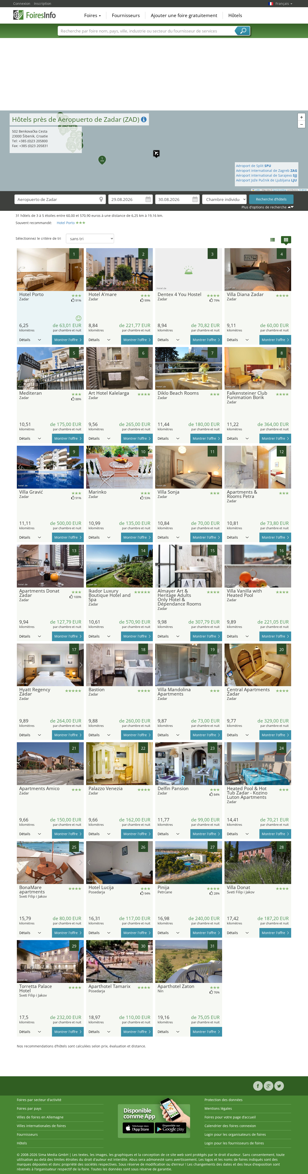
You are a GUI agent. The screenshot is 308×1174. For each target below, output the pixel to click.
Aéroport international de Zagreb (266, 170)
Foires (91, 15)
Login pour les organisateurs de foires (235, 1134)
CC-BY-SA (303, 190)
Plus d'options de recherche (264, 207)
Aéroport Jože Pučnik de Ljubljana (266, 180)
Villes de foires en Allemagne (40, 1117)
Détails (24, 339)
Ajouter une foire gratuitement (184, 15)
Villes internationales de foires (41, 1125)
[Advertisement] (154, 74)
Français (283, 3)
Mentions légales (218, 1108)
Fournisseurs (126, 15)
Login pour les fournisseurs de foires (234, 1143)
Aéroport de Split (253, 165)
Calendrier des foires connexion (230, 1125)
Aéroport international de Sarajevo (266, 175)
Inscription (42, 3)
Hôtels (235, 15)
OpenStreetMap (279, 190)
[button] (154, 150)
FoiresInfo (37, 15)
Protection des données (224, 1099)
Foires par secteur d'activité (39, 1099)
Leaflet (257, 190)
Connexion (21, 3)
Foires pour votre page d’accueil (230, 1117)
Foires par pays (29, 1108)
